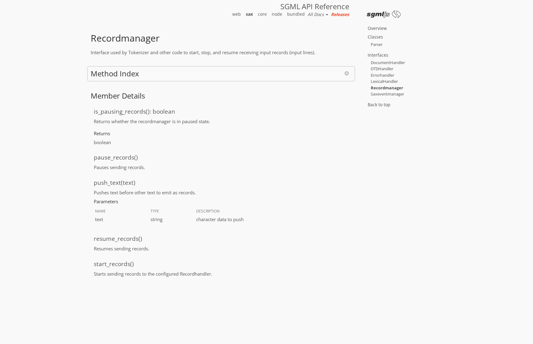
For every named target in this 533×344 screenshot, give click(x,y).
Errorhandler (382, 75)
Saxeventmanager (387, 94)
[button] (221, 73)
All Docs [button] (316, 14)
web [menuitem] (236, 14)
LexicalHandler (384, 81)
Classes (375, 37)
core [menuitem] (262, 14)
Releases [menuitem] (340, 14)
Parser (376, 44)
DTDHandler (382, 68)
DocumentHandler (388, 62)
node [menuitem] (277, 14)
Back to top (379, 104)
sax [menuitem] (249, 14)
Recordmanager (387, 88)
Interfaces (378, 55)
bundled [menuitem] (296, 14)
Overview (377, 28)
